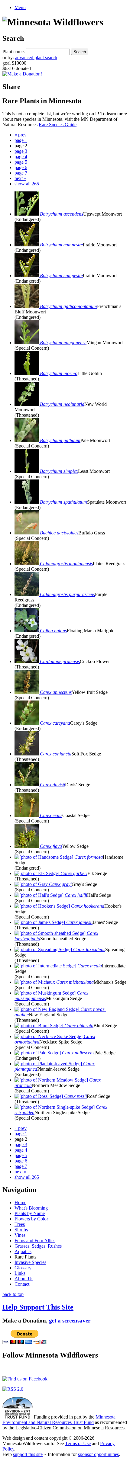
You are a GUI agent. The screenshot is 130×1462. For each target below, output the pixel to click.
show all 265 (27, 183)
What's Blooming (31, 1207)
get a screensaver (69, 1320)
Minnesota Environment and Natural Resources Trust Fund (58, 1419)
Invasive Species (30, 1262)
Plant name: (13, 51)
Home (20, 1202)
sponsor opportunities (98, 1454)
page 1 (21, 140)
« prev (21, 134)
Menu (20, 7)
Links (20, 1273)
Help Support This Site (37, 1307)
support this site (28, 1454)
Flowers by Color (31, 1218)
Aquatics (23, 1251)
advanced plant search (36, 57)
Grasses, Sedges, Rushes (38, 1246)
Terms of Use (78, 1443)
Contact (22, 1284)
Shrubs (21, 1229)
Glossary (23, 1267)
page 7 (21, 172)
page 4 (21, 156)
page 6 (21, 167)
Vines (20, 1235)
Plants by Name (30, 1213)
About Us (24, 1278)
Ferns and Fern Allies (35, 1240)
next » (20, 178)
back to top (13, 1294)
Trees (20, 1224)
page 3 (21, 151)
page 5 (21, 162)
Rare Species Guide (57, 124)
